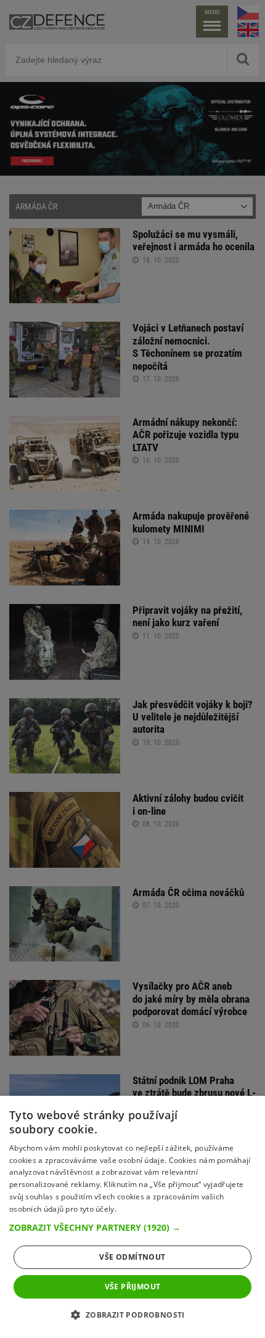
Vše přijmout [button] (133, 1286)
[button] (132, 1227)
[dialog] (132, 1217)
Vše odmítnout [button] (132, 1257)
